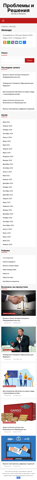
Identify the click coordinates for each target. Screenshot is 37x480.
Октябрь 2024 (8, 133)
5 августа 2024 (17, 432)
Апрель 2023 (7, 179)
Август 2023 (7, 172)
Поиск (4, 53)
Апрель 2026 (7, 126)
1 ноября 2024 (17, 322)
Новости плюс (8, 277)
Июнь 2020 (7, 237)
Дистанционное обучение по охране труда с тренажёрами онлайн (18, 93)
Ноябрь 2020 (7, 218)
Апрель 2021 (7, 198)
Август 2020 (7, 229)
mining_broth (7, 322)
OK (18, 477)
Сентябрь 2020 (8, 225)
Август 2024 (7, 137)
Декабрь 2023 (8, 164)
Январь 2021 (7, 210)
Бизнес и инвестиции (10, 265)
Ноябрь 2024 (7, 130)
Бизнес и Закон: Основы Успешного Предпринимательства (16, 76)
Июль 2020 (7, 233)
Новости (6, 273)
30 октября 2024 (17, 359)
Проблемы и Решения (18, 7)
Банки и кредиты (9, 262)
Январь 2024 (7, 160)
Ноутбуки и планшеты (11, 281)
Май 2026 (6, 122)
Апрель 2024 (7, 149)
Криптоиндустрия (9, 269)
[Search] (33, 20)
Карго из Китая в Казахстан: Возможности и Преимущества (14, 101)
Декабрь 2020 (8, 214)
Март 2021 (7, 202)
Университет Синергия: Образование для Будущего (18, 84)
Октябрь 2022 (8, 191)
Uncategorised (8, 258)
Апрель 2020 (7, 244)
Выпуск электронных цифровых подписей (18, 109)
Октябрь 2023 (8, 168)
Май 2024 (6, 145)
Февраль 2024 (8, 156)
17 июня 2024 (16, 466)
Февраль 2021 (8, 206)
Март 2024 (7, 152)
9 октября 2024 (17, 395)
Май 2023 (6, 175)
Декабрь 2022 (8, 183)
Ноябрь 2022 (7, 187)
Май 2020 (6, 240)
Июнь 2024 (7, 141)
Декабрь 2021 (8, 195)
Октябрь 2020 (8, 221)
